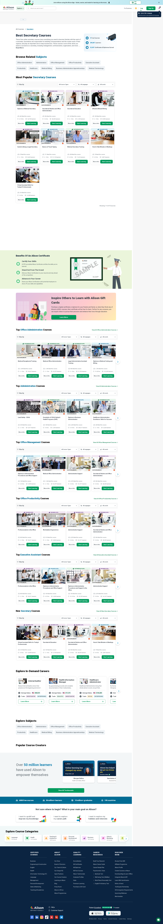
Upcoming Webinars (121, 893)
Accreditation (77, 861)
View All (106, 611)
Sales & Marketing (35, 887)
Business (33, 861)
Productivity (21, 68)
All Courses (20, 29)
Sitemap (129, 919)
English (32, 867)
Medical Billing (47, 68)
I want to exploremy (60, 817)
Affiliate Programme (121, 864)
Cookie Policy (122, 919)
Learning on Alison (59, 880)
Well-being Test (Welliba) (102, 877)
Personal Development (37, 883)
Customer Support (57, 910)
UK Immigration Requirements (124, 890)
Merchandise (119, 896)
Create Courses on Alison (122, 870)
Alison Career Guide (99, 864)
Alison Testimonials (79, 874)
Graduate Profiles (78, 877)
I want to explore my (97, 817)
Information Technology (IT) (38, 874)
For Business (128, 8)
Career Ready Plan (98, 867)
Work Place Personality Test (103, 880)
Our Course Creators (60, 877)
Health (32, 870)
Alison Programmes (60, 893)
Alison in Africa (58, 890)
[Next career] (119, 691)
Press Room (58, 887)
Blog (55, 883)
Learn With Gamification (122, 880)
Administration (41, 63)
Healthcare (33, 68)
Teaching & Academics (37, 890)
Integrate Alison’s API (121, 877)
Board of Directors (59, 864)
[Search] (28, 8)
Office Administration (24, 63)
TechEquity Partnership (122, 887)
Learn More (64, 317)
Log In (141, 8)
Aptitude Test (99, 874)
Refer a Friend (119, 883)
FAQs (53, 907)
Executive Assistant (92, 63)
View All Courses (104, 330)
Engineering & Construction (38, 864)
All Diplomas (77, 867)
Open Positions (58, 874)
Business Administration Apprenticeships (70, 68)
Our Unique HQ (58, 870)
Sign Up (150, 8)
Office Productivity (75, 63)
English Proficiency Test (102, 883)
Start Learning (31, 123)
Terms (105, 919)
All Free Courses (78, 870)
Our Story (57, 861)
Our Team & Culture (60, 867)
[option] (28, 362)
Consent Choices (112, 919)
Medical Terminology (96, 68)
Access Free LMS (120, 861)
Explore (19, 8)
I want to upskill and (28, 817)
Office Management (57, 63)
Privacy (100, 919)
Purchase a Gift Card (79, 887)
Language (33, 877)
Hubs (74, 880)
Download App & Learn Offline (124, 874)
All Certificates (77, 864)
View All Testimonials (66, 790)
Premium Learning (78, 883)
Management (34, 880)
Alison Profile (119, 867)
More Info (21, 123)
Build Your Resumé (99, 861)
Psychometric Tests (99, 870)
